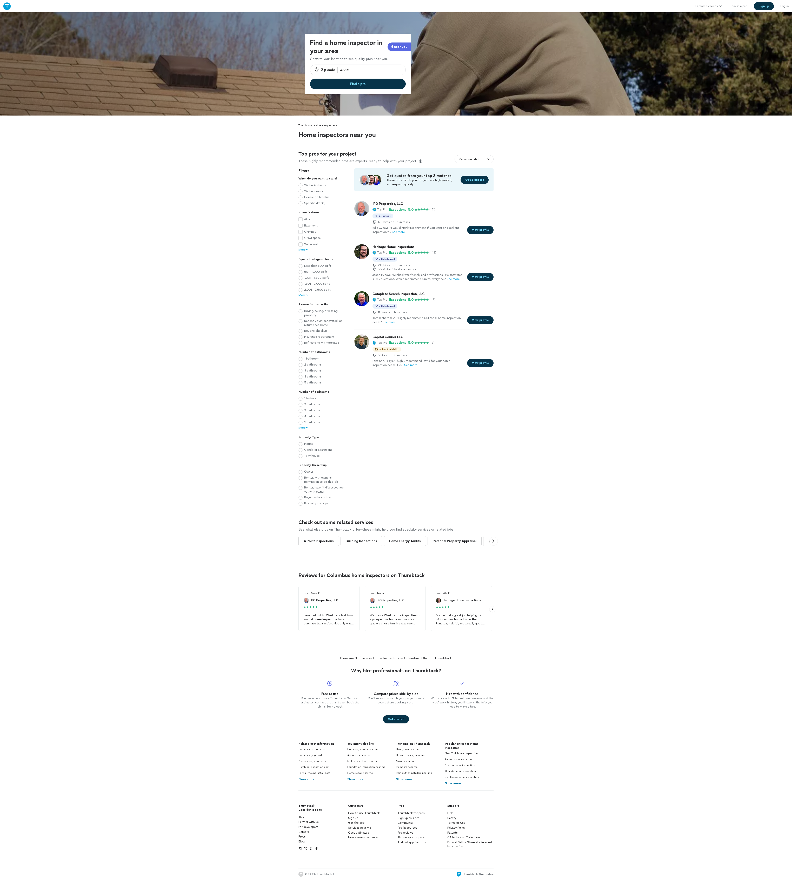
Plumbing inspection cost (314, 767)
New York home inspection (461, 753)
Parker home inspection (459, 759)
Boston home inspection (460, 765)
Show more (306, 779)
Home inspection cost (312, 749)
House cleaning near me (410, 755)
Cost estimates (358, 832)
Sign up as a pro (409, 818)
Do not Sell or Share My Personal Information (469, 844)
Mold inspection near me (362, 761)
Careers (303, 832)
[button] (380, 209)
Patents (452, 832)
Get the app (356, 823)
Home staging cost (310, 755)
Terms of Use (456, 823)
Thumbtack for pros (411, 813)
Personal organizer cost (312, 761)
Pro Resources (407, 827)
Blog (301, 841)
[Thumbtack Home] (7, 6)
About (302, 817)
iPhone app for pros (411, 837)
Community (405, 823)
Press (302, 836)
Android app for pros (412, 842)
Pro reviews (405, 832)
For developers (308, 827)
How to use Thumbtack (364, 813)
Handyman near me (407, 749)
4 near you (399, 47)
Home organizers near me (362, 749)
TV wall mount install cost (314, 772)
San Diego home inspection (462, 777)
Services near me (359, 827)
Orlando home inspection (460, 771)
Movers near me (405, 761)
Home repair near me (360, 772)
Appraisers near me (358, 755)
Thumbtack (305, 125)
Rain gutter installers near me (414, 772)
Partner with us (308, 822)
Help (450, 813)
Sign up (353, 818)
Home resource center (363, 837)
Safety (451, 818)
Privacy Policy (456, 827)
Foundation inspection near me (366, 767)
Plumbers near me (406, 767)
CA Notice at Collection (463, 837)
